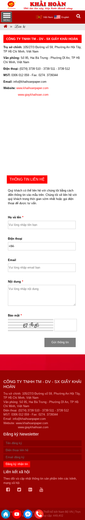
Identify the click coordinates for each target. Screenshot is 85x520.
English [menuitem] (65, 17)
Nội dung (15, 281)
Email (12, 260)
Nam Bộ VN (65, 511)
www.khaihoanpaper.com (32, 88)
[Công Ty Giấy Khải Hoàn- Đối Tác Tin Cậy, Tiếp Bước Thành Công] (5, 27)
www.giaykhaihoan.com (33, 94)
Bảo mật (15, 315)
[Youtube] (41, 489)
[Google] (30, 489)
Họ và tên (15, 217)
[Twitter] (19, 489)
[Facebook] (8, 489)
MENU (6, 17)
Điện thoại (15, 238)
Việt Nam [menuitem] (48, 17)
